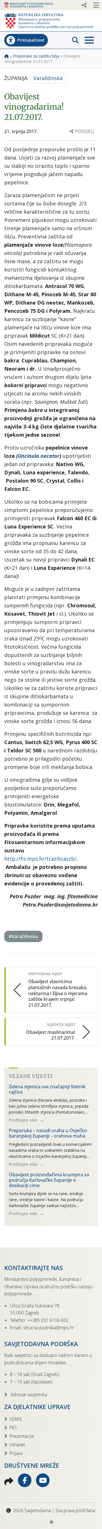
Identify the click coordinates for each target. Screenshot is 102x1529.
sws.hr (51, 1522)
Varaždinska (48, 78)
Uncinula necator (39, 455)
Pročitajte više (24, 1120)
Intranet (17, 1445)
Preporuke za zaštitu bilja (36, 56)
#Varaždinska (23, 936)
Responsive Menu (84, 5)
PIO (12, 1427)
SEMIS (15, 1419)
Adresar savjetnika (28, 1394)
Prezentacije (21, 1436)
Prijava (15, 1453)
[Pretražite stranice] (75, 40)
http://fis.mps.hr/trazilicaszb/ (40, 858)
